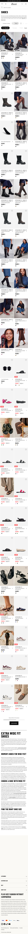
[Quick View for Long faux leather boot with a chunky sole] (12, 171)
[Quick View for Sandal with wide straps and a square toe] (12, 470)
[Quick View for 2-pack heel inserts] (12, 379)
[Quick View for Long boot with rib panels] (26, 143)
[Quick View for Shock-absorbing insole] (12, 141)
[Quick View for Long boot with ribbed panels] (12, 231)
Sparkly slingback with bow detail (20, 321)
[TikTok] (7, 924)
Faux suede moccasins (19, 706)
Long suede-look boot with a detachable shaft (6, 262)
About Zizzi (3, 889)
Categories (3, 876)
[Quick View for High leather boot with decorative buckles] (26, 54)
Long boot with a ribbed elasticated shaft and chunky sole (19, 232)
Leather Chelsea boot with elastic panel (6, 85)
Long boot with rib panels (20, 142)
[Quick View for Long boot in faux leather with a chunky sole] (26, 84)
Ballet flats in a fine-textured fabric (19, 411)
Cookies (21, 927)
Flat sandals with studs (5, 499)
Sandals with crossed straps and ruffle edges (5, 559)
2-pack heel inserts (4, 379)
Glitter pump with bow (5, 320)
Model (25, 27)
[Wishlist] (12, 34)
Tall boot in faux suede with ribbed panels (20, 202)
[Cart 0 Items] (26, 4)
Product (21, 27)
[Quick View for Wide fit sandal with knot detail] (26, 528)
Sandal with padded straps (20, 470)
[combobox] (14, 7)
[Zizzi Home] (14, 4)
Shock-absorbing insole (5, 141)
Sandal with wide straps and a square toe (5, 470)
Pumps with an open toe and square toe (19, 589)
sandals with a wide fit (22, 747)
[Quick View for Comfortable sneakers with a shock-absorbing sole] (12, 677)
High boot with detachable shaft (20, 262)
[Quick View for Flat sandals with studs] (12, 500)
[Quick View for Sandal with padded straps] (26, 470)
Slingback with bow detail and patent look (20, 351)
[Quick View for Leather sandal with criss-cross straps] (26, 440)
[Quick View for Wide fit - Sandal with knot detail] (12, 440)
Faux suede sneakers (19, 618)
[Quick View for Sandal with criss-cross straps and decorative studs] (12, 528)
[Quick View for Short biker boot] (12, 54)
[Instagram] (2, 924)
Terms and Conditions (14, 927)
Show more (3, 19)
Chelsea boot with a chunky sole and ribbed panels (20, 172)
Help (2, 885)
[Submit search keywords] (2, 7)
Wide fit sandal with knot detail (20, 529)
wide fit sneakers (12, 797)
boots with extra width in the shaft (20, 793)
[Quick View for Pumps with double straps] (12, 410)
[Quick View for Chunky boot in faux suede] (12, 114)
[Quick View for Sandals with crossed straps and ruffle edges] (12, 558)
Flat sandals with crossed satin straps (20, 381)
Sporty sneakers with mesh (20, 648)
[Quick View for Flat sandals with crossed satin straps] (26, 380)
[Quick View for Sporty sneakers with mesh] (26, 648)
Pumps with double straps (6, 410)
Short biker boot (4, 54)
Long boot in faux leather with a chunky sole (20, 85)
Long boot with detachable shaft (20, 291)
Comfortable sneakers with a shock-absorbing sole (6, 677)
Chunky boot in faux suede (6, 114)
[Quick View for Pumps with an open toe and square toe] (26, 588)
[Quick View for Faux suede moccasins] (26, 706)
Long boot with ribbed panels (5, 232)
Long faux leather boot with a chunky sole (6, 172)
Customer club (4, 880)
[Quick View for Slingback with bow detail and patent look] (26, 350)
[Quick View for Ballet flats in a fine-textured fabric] (26, 410)
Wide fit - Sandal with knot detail (6, 441)
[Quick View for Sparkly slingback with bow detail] (26, 321)
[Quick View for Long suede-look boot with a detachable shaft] (12, 261)
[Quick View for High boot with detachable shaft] (26, 261)
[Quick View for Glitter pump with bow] (12, 321)
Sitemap (2, 929)
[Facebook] (4, 924)
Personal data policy (5, 927)
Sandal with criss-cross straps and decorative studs (5, 529)
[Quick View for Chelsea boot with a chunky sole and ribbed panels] (26, 171)
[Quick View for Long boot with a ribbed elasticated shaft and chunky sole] (26, 231)
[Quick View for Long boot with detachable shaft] (26, 291)
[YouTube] (9, 924)
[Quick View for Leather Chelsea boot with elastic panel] (12, 84)
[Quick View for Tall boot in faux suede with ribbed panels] (26, 201)
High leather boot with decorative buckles (19, 55)
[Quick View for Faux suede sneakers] (26, 618)
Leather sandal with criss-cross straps (20, 441)
